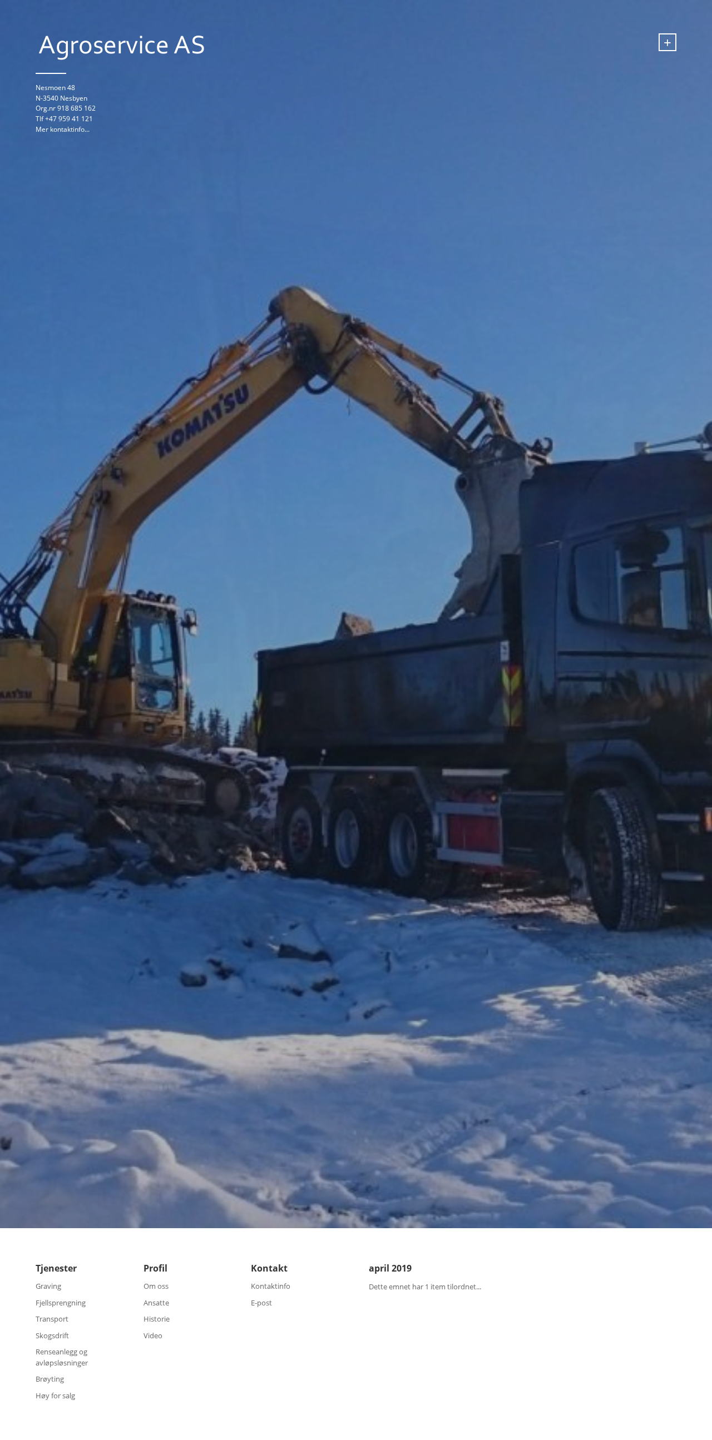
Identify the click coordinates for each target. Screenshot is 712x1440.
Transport (52, 1319)
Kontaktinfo (270, 1286)
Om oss (156, 1286)
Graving (48, 1286)
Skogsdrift (52, 1335)
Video (153, 1335)
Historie (157, 1319)
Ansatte (156, 1303)
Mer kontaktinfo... (63, 129)
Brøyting (50, 1379)
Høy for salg (55, 1396)
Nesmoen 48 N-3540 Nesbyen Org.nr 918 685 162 (66, 97)
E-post (261, 1303)
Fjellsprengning (61, 1303)
